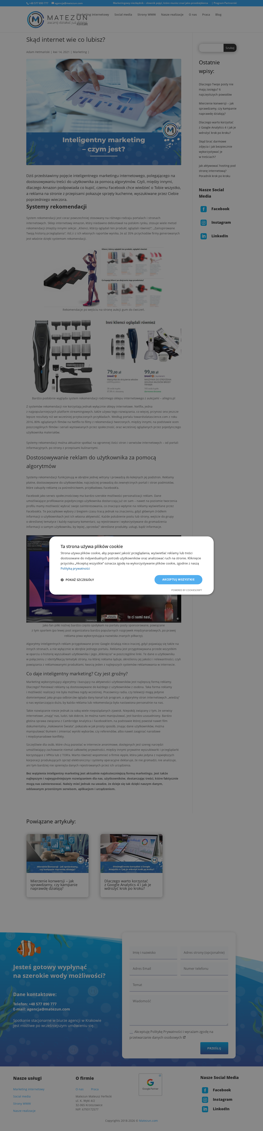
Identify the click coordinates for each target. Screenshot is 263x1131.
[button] (77, 579)
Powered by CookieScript (186, 590)
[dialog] (131, 565)
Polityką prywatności (75, 568)
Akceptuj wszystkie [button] (178, 580)
